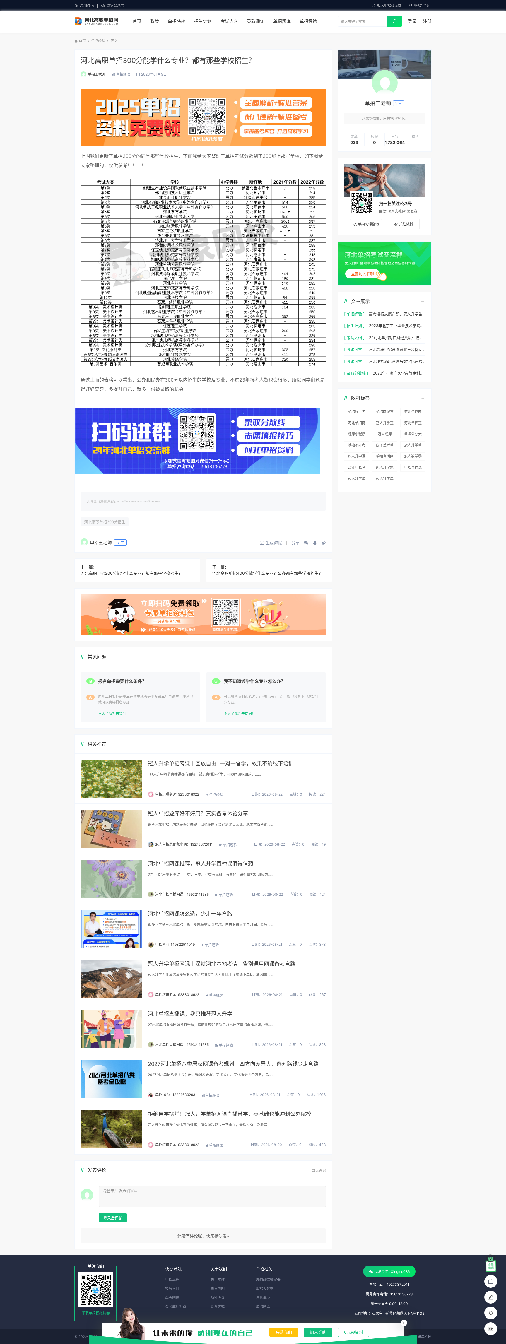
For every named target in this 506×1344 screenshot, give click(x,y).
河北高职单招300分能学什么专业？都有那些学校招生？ (168, 60)
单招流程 (172, 1279)
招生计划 (203, 21)
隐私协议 (218, 1297)
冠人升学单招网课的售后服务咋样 (385, 479)
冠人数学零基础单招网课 (413, 457)
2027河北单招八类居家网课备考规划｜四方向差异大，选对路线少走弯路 (233, 1064)
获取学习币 (423, 5)
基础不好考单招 (356, 446)
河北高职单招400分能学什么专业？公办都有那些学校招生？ (267, 573)
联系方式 (218, 1306)
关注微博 (406, 224)
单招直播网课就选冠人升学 (385, 457)
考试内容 (229, 21)
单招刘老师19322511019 (175, 944)
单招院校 (176, 21)
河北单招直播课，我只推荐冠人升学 (190, 1014)
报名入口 (172, 1288)
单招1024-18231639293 (175, 1094)
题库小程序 (356, 434)
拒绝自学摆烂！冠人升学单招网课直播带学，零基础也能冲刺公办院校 (229, 1114)
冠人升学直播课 (385, 424)
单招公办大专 (413, 435)
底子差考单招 (385, 446)
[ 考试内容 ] (354, 349)
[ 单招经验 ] (354, 314)
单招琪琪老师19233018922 (177, 794)
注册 (427, 21)
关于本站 (218, 1279)
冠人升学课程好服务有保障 (356, 457)
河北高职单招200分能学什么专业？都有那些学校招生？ (131, 573)
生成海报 (273, 542)
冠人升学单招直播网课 (413, 446)
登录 (412, 21)
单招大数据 (264, 1288)
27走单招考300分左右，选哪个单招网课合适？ (357, 468)
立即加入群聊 (362, 273)
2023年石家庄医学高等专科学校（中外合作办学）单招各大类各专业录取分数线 (399, 373)
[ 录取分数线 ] (356, 373)
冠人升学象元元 (385, 468)
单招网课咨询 (368, 224)
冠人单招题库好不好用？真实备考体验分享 (198, 813)
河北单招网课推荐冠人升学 (413, 413)
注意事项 (263, 1297)
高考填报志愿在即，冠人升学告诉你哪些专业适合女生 (397, 314)
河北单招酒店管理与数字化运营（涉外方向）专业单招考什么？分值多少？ (397, 361)
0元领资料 (353, 1332)
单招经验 (308, 21)
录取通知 (255, 21)
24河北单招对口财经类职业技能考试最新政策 (397, 337)
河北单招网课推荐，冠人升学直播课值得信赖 (200, 864)
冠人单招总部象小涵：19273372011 (184, 844)
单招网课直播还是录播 (385, 413)
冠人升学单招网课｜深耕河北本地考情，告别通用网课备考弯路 (221, 964)
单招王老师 (96, 74)
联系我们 (284, 1332)
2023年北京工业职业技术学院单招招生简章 (397, 325)
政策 (154, 21)
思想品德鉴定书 (268, 1279)
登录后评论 (112, 1217)
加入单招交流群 (389, 5)
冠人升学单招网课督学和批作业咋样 (356, 479)
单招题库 (282, 21)
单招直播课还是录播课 (413, 468)
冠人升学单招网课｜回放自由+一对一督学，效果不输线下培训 (221, 763)
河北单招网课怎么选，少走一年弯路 (190, 914)
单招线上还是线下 (356, 413)
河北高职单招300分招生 (104, 521)
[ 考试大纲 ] (354, 337)
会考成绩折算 (175, 1306)
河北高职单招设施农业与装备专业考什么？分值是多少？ (397, 349)
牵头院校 (172, 1297)
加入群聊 (318, 1332)
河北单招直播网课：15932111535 (182, 894)
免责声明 (218, 1288)
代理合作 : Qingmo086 (392, 1271)
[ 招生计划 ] (354, 325)
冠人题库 (385, 434)
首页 (137, 21)
